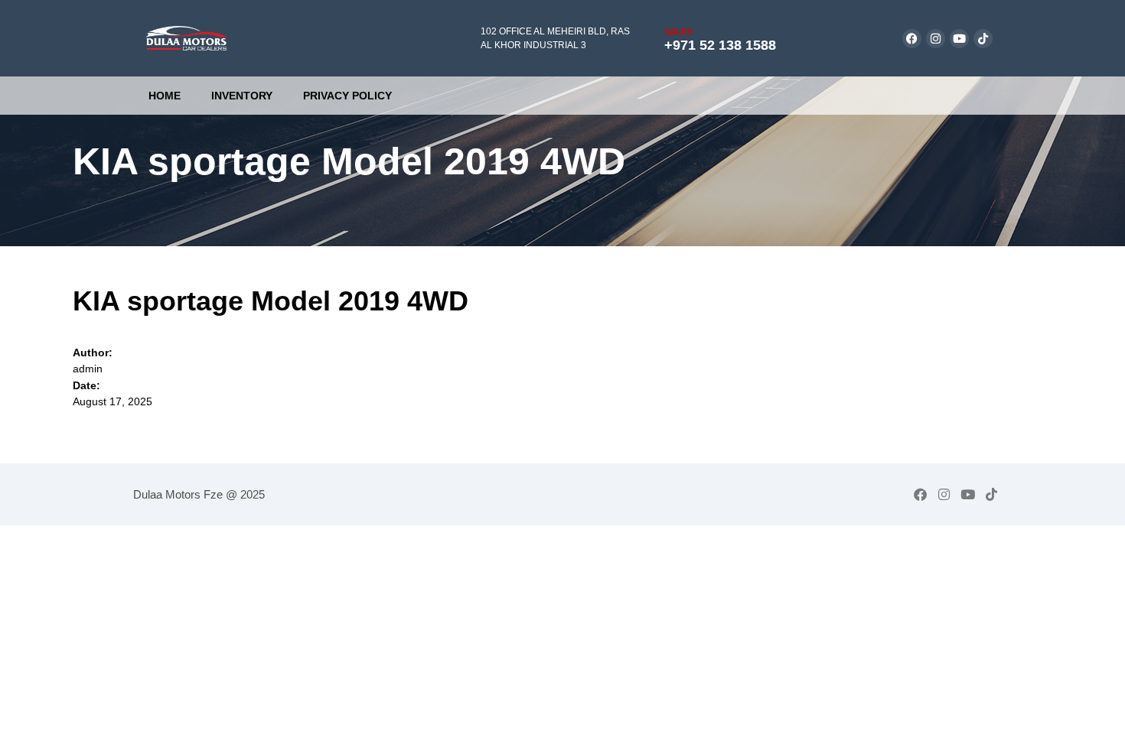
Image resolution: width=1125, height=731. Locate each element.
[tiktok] (983, 38)
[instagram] (935, 38)
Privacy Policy (347, 95)
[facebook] (911, 38)
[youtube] (959, 38)
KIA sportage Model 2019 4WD (270, 301)
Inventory (241, 95)
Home (164, 95)
